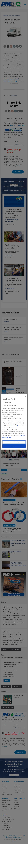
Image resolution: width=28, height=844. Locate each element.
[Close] (25, 396)
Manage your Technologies (14, 442)
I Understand (14, 446)
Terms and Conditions (14, 426)
